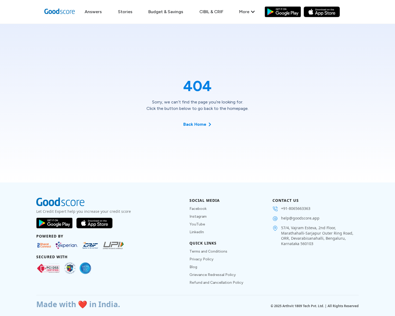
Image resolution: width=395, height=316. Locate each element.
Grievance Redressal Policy (212, 274)
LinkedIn (196, 232)
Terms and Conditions (208, 251)
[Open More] (253, 12)
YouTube (197, 224)
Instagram (198, 216)
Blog (193, 267)
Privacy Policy (201, 259)
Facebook (198, 208)
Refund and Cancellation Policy (216, 282)
